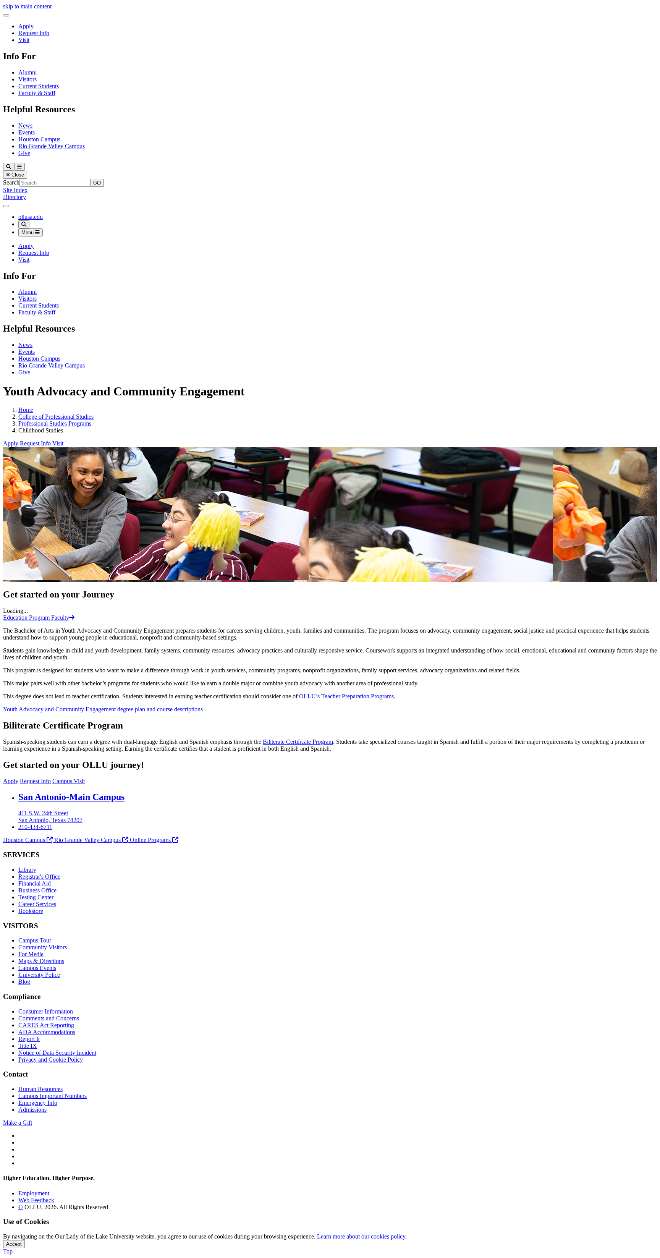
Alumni (27, 72)
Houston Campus (39, 139)
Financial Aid (34, 883)
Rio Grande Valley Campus (51, 146)
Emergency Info (37, 1102)
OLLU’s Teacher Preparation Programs (346, 696)
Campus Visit (68, 781)
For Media (31, 954)
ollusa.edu (30, 217)
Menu (28, 232)
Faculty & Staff (36, 93)
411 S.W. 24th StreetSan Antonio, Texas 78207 (50, 816)
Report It (29, 1039)
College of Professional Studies (56, 416)
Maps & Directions (41, 961)
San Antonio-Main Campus (71, 797)
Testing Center (35, 897)
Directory (14, 197)
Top (8, 1251)
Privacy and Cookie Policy (50, 1059)
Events (26, 132)
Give (24, 153)
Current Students (38, 86)
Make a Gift (17, 1122)
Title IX (27, 1046)
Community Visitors (42, 947)
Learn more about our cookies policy (361, 1236)
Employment (33, 1193)
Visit (23, 40)
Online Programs (150, 840)
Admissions (32, 1109)
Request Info (33, 33)
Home (25, 409)
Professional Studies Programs (54, 423)
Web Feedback (36, 1200)
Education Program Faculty (36, 617)
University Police (39, 974)
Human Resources (40, 1089)
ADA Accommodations (46, 1032)
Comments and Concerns (48, 1018)
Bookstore (30, 911)
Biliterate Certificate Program (298, 741)
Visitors (27, 79)
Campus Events (37, 968)
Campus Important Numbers (52, 1096)
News (25, 125)
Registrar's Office (39, 876)
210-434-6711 (35, 827)
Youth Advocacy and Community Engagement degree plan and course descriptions (103, 709)
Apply (26, 26)
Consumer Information (45, 1011)
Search (11, 182)
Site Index (15, 190)
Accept (14, 1244)
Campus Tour (34, 940)
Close (17, 175)
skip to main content (27, 6)
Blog (24, 981)
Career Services (37, 904)
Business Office (37, 890)
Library (27, 869)
